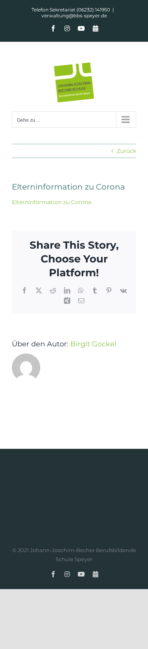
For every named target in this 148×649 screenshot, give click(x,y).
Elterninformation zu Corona (51, 202)
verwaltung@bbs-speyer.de (74, 16)
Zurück (126, 150)
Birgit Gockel (93, 344)
